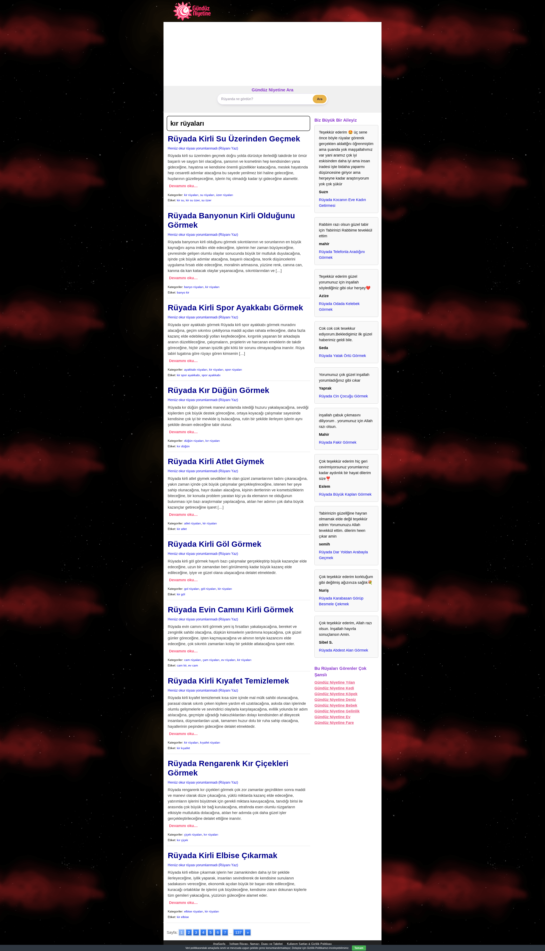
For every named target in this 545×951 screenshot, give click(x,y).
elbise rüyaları (193, 911)
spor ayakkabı (211, 375)
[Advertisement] (273, 54)
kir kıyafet (183, 748)
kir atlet (182, 529)
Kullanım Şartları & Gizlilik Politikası (309, 943)
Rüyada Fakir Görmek (337, 442)
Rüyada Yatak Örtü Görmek (342, 356)
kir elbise (183, 917)
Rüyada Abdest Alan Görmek (343, 650)
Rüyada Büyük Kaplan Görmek (345, 494)
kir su (180, 200)
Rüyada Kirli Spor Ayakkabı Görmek (235, 307)
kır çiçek (182, 840)
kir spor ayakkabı (188, 375)
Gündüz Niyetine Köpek (335, 694)
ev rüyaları (228, 660)
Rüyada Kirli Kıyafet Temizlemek (228, 680)
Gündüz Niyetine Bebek (335, 705)
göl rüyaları (208, 588)
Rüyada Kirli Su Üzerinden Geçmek (234, 138)
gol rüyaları (191, 588)
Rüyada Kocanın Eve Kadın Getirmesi (342, 203)
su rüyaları (207, 195)
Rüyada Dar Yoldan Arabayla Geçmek (343, 555)
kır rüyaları (212, 440)
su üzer (206, 200)
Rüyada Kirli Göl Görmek (214, 544)
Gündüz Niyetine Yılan (334, 682)
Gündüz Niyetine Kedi (334, 688)
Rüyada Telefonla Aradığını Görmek (342, 255)
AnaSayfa (219, 943)
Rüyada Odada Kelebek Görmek (339, 307)
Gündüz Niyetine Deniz (335, 700)
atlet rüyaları (192, 523)
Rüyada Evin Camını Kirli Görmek (231, 609)
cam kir (181, 665)
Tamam (358, 948)
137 (238, 932)
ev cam (193, 665)
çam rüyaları (211, 660)
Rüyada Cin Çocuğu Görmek (343, 396)
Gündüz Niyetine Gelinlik (337, 711)
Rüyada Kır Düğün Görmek (218, 390)
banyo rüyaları (194, 287)
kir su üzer (193, 200)
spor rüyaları (233, 369)
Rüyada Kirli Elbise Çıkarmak (222, 855)
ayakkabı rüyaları (195, 369)
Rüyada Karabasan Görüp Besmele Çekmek (341, 601)
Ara (319, 99)
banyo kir (183, 292)
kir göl (181, 594)
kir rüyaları (191, 195)
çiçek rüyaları (193, 834)
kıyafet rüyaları (210, 742)
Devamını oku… (183, 186)
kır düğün (183, 446)
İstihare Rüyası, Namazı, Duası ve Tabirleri (256, 943)
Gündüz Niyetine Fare (334, 723)
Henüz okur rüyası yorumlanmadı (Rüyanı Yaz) (203, 148)
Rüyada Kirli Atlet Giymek (216, 461)
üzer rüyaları (224, 195)
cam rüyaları (192, 660)
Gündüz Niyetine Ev (332, 717)
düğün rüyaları (194, 440)
